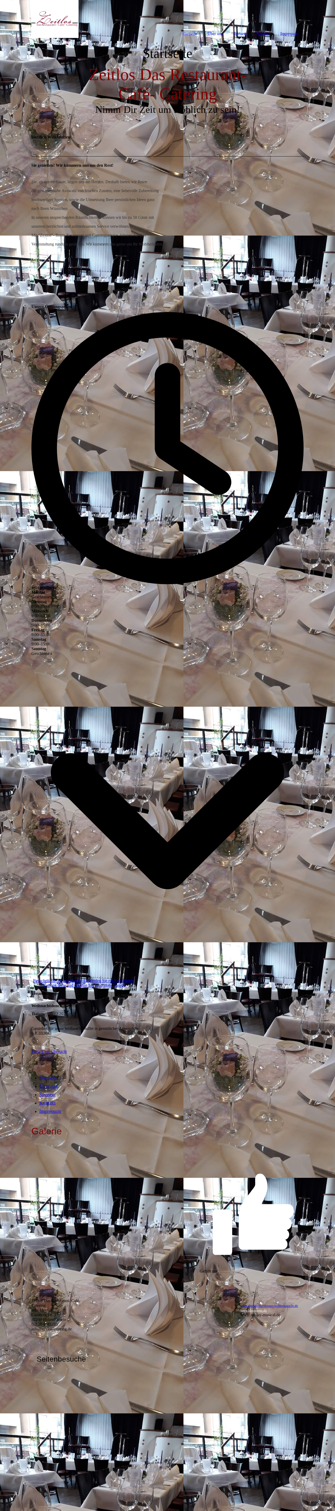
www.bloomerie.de (254, 1310)
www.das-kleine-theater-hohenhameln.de (269, 1306)
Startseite (48, 1077)
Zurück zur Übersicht (49, 1051)
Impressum (50, 1111)
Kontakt (47, 1103)
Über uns (48, 1086)
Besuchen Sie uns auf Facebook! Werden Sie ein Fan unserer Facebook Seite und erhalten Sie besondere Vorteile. (83, 983)
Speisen (47, 1094)
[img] (55, 19)
